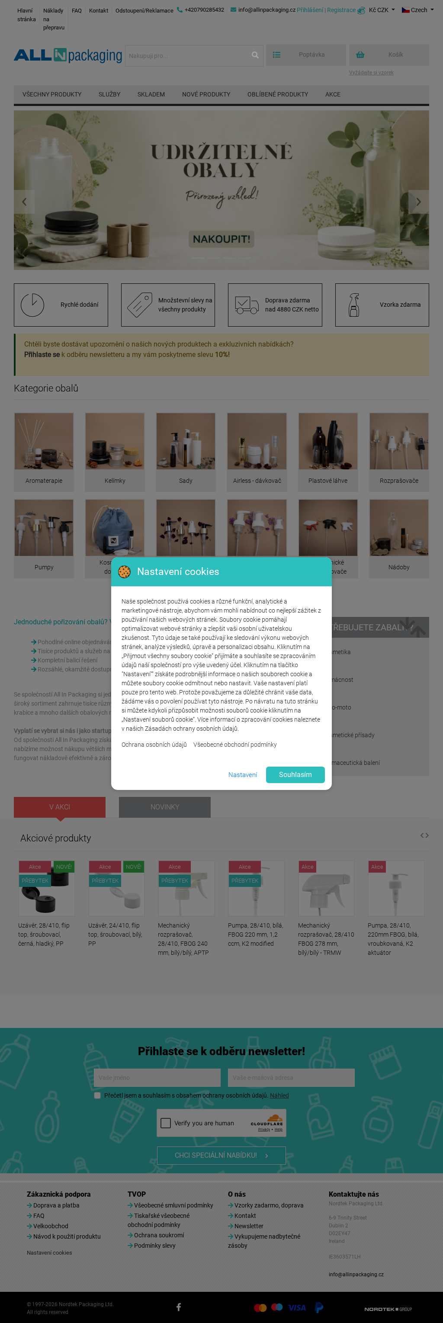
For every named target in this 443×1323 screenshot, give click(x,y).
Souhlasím (295, 775)
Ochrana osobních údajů (154, 744)
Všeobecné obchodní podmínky (235, 744)
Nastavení (242, 775)
